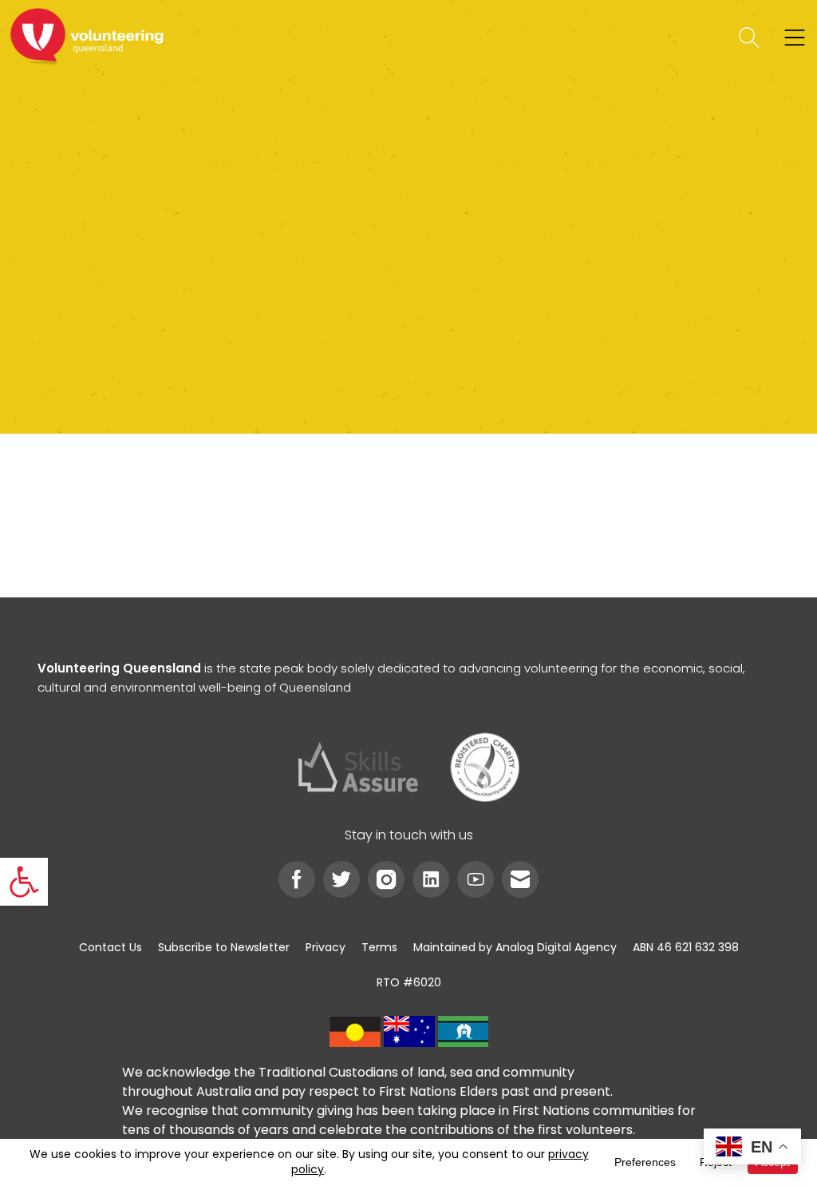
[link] (24, 882)
